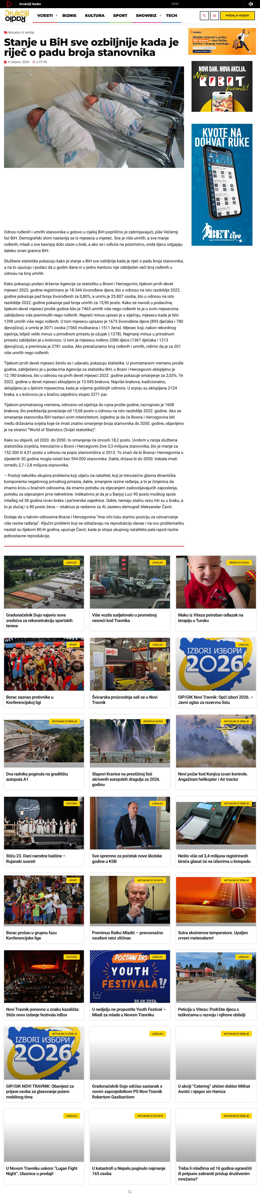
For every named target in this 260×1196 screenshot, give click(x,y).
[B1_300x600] (222, 245)
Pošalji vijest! (237, 15)
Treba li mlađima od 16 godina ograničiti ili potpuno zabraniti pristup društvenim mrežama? (215, 1174)
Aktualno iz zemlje (21, 32)
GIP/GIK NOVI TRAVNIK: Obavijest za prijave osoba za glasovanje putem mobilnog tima (40, 1092)
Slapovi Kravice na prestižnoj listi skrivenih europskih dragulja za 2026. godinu (126, 779)
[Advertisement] (94, 198)
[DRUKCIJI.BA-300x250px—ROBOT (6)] (222, 111)
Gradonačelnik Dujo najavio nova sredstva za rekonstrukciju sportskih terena (39, 620)
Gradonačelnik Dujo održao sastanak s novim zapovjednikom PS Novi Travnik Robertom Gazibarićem (127, 1092)
